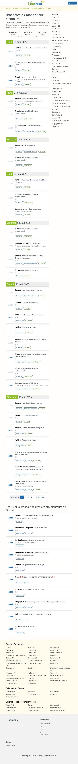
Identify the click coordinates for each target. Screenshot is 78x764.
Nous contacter (10, 745)
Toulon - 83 (55, 49)
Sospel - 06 (55, 127)
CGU (41, 726)
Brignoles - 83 (56, 64)
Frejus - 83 (55, 17)
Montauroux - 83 (57, 43)
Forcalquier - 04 (57, 55)
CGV (41, 729)
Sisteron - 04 (56, 78)
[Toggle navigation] (2, 3)
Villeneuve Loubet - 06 (59, 58)
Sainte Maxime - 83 (58, 72)
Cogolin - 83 (56, 29)
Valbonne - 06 (56, 92)
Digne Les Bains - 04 (59, 103)
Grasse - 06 (55, 75)
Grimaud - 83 (56, 52)
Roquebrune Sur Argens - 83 (61, 41)
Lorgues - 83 (56, 118)
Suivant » (41, 497)
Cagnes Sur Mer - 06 (58, 61)
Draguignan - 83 (57, 124)
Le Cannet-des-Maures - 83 (61, 106)
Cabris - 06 (55, 81)
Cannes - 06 (56, 35)
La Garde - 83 (56, 46)
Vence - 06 (55, 95)
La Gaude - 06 (56, 97)
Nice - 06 (55, 14)
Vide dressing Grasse (42, 34)
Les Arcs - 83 (56, 20)
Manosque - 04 (57, 89)
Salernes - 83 (56, 112)
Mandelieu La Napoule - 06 (61, 100)
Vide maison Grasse (27, 34)
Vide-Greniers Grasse (12, 34)
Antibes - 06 (56, 32)
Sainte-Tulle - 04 (57, 115)
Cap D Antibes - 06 (58, 38)
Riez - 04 (55, 109)
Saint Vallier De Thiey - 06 (60, 121)
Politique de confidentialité (44, 733)
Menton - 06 (56, 26)
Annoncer (73, 3)
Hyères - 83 (55, 23)
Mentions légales (45, 723)
